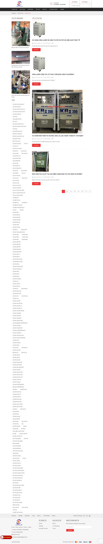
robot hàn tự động (17, 455)
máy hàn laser (24, 288)
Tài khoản (75, 1)
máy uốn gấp (15, 421)
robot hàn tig (15, 453)
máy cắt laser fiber (17, 158)
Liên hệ (62, 9)
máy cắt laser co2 (16, 155)
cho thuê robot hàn (17, 114)
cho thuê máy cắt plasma (18, 104)
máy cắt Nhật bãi (16, 160)
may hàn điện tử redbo (18, 261)
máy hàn (22, 209)
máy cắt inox (24, 150)
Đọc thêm (36, 49)
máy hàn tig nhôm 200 (18, 372)
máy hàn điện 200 (16, 241)
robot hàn (26, 438)
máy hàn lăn (15, 288)
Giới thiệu (22, 9)
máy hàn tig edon (16, 359)
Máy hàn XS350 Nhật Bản (18, 386)
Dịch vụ (44, 9)
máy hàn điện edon (17, 249)
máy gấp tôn (24, 202)
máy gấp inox (16, 202)
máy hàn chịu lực (16, 227)
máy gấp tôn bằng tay (17, 205)
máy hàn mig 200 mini (17, 303)
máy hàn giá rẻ (16, 273)
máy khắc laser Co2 (17, 391)
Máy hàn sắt (15, 352)
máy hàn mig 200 (16, 300)
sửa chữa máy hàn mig (18, 475)
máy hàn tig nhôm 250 (18, 374)
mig (22, 423)
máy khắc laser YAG (17, 401)
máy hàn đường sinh (17, 268)
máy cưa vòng (16, 182)
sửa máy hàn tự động (17, 502)
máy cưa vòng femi (17, 187)
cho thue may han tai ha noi (19, 109)
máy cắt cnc (15, 146)
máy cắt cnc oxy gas (17, 148)
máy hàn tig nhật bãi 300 (18, 367)
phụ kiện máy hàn (23, 433)
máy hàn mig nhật (17, 325)
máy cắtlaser (15, 173)
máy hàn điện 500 (16, 246)
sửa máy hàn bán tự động (18, 485)
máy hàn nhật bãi (16, 342)
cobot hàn (15, 116)
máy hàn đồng (16, 264)
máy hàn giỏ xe (16, 276)
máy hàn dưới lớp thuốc (18, 266)
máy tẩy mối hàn (16, 416)
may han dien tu (16, 254)
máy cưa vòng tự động (18, 195)
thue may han (16, 507)
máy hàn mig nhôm (17, 332)
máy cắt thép (24, 170)
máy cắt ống (15, 163)
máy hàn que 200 (16, 350)
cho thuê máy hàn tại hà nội (19, 111)
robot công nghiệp (17, 438)
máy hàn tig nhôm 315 (18, 377)
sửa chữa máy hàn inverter (19, 472)
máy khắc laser (23, 389)
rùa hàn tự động (16, 460)
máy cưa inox (16, 178)
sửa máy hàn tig (16, 500)
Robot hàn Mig (16, 443)
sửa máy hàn (15, 482)
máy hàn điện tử (16, 256)
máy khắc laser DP (17, 394)
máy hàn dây (25, 234)
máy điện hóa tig (16, 200)
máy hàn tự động (16, 382)
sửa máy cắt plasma (17, 480)
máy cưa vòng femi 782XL (18, 190)
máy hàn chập (16, 224)
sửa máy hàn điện (16, 487)
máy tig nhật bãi (16, 418)
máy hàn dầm (16, 234)
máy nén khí (23, 409)
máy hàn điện (25, 239)
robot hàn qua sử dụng (18, 450)
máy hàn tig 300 (16, 357)
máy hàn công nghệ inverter (19, 232)
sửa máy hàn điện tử (17, 490)
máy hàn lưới (15, 296)
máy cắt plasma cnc (17, 168)
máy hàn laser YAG (17, 293)
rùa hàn (24, 458)
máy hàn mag (25, 296)
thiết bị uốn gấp (16, 504)
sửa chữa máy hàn (17, 465)
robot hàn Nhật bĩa (17, 448)
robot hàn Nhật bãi (17, 445)
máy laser (15, 409)
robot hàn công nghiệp (17, 441)
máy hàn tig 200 (16, 355)
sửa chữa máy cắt (17, 463)
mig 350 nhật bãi (16, 426)
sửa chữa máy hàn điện (18, 468)
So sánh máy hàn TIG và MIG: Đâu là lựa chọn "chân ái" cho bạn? (57, 136)
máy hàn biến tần (16, 217)
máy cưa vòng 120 (17, 185)
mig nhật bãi (15, 428)
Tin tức (38, 9)
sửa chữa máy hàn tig (17, 477)
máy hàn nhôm (16, 345)
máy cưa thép (16, 180)
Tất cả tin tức (20, 13)
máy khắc (15, 389)
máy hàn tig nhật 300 (17, 362)
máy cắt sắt (15, 170)
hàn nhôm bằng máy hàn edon (19, 126)
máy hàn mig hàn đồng (18, 320)
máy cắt (26, 143)
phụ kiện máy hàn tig (17, 436)
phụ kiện (14, 433)
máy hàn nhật (16, 340)
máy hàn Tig (24, 352)
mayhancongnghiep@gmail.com (20, 537)
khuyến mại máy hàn (17, 133)
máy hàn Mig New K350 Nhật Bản (20, 323)
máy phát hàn (16, 413)
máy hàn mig (15, 298)
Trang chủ (14, 9)
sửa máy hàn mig (16, 495)
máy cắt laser (24, 153)
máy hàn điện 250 (16, 244)
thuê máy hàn (25, 507)
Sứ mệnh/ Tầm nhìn (43, 528)
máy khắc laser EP (17, 396)
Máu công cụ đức (16, 141)
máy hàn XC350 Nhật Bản (18, 384)
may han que (15, 347)
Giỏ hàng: (85, 1)
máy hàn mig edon (17, 315)
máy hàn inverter (16, 283)
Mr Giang (23, 428)
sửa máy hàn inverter (17, 492)
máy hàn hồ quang (17, 143)
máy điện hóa (16, 197)
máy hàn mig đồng (17, 313)
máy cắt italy (15, 153)
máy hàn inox (16, 281)
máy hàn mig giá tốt (17, 318)
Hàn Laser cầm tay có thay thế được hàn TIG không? (53, 74)
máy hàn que (24, 347)
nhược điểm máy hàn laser (18, 431)
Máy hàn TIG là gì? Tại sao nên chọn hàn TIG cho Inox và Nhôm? (57, 174)
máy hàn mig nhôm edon (18, 335)
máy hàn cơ (15, 229)
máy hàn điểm (16, 237)
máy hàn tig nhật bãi (17, 364)
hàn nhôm (15, 121)
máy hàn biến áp (16, 214)
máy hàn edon (16, 271)
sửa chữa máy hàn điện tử (18, 470)
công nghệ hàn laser (17, 119)
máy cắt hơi (15, 150)
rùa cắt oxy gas (16, 458)
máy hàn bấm (16, 212)
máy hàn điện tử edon (17, 259)
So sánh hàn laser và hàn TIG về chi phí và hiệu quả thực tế (56, 40)
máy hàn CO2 (24, 229)
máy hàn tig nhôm (17, 369)
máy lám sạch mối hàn (18, 404)
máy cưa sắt (24, 178)
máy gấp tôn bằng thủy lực (18, 207)
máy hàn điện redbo (17, 251)
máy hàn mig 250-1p (17, 305)
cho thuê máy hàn (17, 106)
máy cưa (23, 173)
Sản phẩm (30, 9)
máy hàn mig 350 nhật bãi (18, 310)
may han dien (25, 237)
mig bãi (24, 426)
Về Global (41, 526)
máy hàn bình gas (16, 219)
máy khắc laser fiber (17, 399)
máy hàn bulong (16, 222)
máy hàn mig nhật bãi (17, 327)
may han (15, 209)
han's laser (15, 128)
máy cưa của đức (16, 175)
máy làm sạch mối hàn (18, 406)
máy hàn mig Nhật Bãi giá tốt (19, 330)
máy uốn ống (15, 423)
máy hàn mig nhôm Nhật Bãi (19, 337)
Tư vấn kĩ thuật (53, 9)
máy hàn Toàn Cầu (17, 379)
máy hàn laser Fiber (17, 291)
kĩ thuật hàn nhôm (17, 138)
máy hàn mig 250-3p (17, 308)
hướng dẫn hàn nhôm (17, 131)
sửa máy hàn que (16, 497)
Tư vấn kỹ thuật (56, 526)
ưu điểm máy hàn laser (18, 512)
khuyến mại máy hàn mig (18, 136)
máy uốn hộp (24, 421)
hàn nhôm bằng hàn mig (18, 123)
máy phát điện (16, 411)
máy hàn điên (16, 239)
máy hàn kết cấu (16, 286)
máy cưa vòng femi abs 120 (19, 192)
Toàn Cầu (15, 509)
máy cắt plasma (16, 165)
